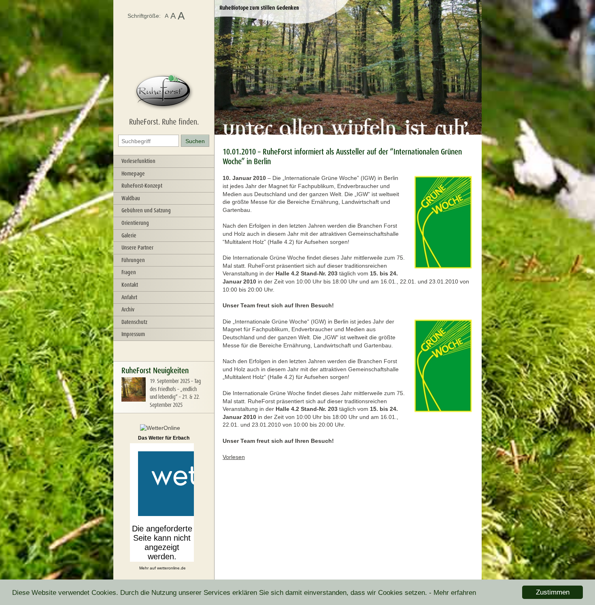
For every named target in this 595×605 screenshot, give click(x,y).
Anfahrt (129, 297)
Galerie (128, 235)
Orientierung (135, 222)
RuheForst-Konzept (141, 185)
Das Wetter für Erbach (163, 438)
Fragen (128, 272)
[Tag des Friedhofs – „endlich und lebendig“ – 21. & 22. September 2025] (133, 399)
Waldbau (130, 198)
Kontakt (129, 284)
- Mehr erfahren (452, 593)
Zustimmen (553, 592)
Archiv (127, 309)
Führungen (133, 260)
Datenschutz (134, 322)
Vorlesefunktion (138, 161)
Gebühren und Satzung (146, 210)
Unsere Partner (137, 247)
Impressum (133, 334)
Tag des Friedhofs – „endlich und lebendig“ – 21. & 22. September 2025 (175, 392)
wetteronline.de (171, 568)
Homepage (133, 173)
